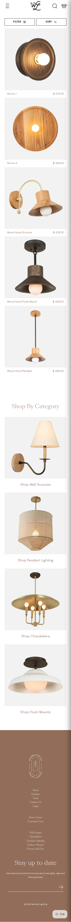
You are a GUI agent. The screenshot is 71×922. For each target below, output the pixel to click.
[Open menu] (3, 6)
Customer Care (35, 821)
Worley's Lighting (39, 904)
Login (35, 806)
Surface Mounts (35, 844)
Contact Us (35, 802)
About (35, 790)
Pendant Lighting (35, 840)
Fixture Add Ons (35, 848)
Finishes (35, 794)
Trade (36, 798)
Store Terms (35, 817)
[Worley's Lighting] (35, 5)
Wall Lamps (35, 832)
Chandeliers (35, 836)
